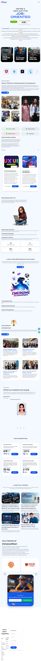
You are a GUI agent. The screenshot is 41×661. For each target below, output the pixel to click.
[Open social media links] (39, 329)
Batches (7, 647)
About (7, 643)
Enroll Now (15, 472)
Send (14, 647)
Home (7, 641)
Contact (7, 648)
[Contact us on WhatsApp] (39, 332)
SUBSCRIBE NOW (27, 600)
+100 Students (26, 186)
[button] (17, 428)
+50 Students (8, 186)
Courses (7, 645)
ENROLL (15, 186)
